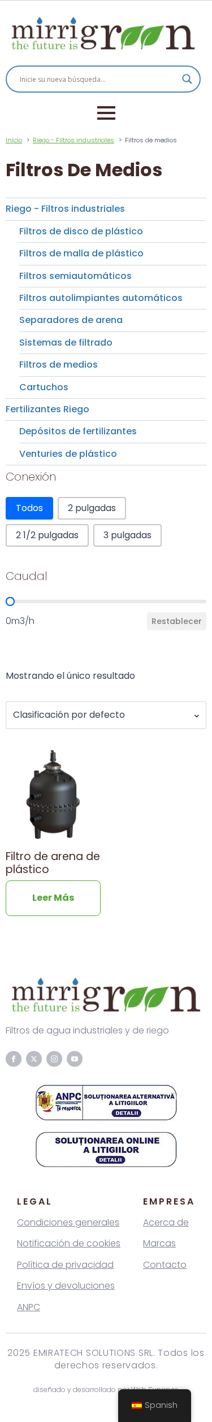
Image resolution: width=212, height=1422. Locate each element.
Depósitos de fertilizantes (78, 431)
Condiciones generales (68, 1222)
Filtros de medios (58, 364)
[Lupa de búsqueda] (187, 79)
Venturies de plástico (68, 453)
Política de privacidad (65, 1264)
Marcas (159, 1243)
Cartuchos (43, 387)
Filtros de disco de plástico (81, 231)
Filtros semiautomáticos (75, 275)
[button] (29, 508)
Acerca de (166, 1222)
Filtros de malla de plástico (81, 253)
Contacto (165, 1264)
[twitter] (34, 1059)
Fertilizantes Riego (47, 409)
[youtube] (75, 1059)
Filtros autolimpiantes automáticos (101, 297)
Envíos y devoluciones (66, 1285)
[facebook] (13, 1059)
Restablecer (177, 621)
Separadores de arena (71, 319)
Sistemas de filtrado (66, 342)
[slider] (10, 601)
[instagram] (54, 1059)
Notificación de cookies (68, 1243)
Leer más (53, 897)
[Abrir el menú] (106, 113)
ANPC (28, 1307)
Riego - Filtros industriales (65, 208)
